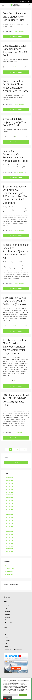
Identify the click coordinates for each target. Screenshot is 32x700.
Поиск (16, 462)
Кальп (6, 608)
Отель (6, 646)
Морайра (7, 614)
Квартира (7, 635)
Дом (6, 637)
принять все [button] (23, 695)
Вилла (6, 632)
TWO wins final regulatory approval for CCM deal (14, 122)
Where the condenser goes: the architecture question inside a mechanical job (16, 251)
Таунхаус (7, 640)
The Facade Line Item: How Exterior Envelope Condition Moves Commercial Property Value (15, 347)
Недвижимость (9, 568)
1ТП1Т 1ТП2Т (9, 478)
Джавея (7, 605)
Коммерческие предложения (13, 649)
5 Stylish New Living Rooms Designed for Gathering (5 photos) (14, 301)
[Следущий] (21, 449)
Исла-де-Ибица (9, 622)
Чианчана (7, 617)
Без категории (19, 31)
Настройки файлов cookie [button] (10, 695)
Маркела (7, 611)
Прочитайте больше (16, 36)
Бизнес (7, 566)
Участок (7, 643)
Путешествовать (10, 571)
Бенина (7, 620)
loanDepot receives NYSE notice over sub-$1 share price (14, 16)
